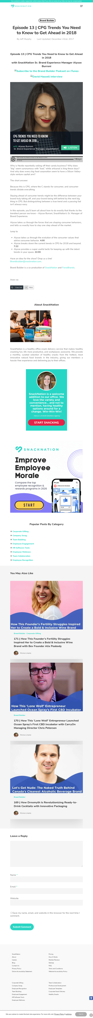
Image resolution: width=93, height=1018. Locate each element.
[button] (91, 998)
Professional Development (57, 986)
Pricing (51, 954)
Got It (81, 1014)
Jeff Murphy (25, 39)
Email (13, 886)
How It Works (53, 957)
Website (14, 898)
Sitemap (51, 963)
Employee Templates (55, 989)
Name (14, 875)
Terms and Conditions (56, 969)
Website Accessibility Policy (58, 971)
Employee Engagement (19, 994)
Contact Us (15, 966)
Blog (13, 963)
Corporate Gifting (34, 633)
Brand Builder (47, 20)
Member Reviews (54, 960)
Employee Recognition (19, 989)
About (14, 957)
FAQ (50, 966)
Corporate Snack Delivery (57, 991)
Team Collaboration (55, 983)
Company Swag (17, 986)
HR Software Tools (18, 997)
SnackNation (51, 267)
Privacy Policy (16, 969)
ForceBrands (68, 267)
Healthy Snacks (54, 994)
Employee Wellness (18, 1000)
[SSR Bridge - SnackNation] (46, 513)
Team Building (16, 991)
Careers (14, 960)
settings (69, 1014)
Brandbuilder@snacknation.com (25, 261)
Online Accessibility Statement (22, 971)
